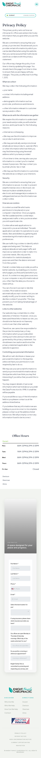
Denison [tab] (6, 476)
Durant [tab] (5, 441)
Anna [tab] (5, 484)
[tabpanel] (20, 459)
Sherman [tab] (6, 480)
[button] (37, 4)
